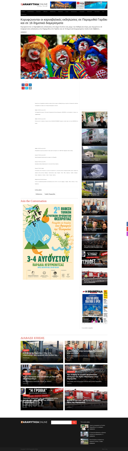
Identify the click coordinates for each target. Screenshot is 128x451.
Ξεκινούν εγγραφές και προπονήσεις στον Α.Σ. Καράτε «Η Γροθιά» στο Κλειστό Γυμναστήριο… (40, 400)
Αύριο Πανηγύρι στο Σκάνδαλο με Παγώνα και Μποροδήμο (92, 229)
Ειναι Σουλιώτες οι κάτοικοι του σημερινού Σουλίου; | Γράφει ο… (92, 159)
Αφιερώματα (74, 11)
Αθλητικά (45, 11)
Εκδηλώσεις (53, 11)
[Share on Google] (26, 84)
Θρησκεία (60, 11)
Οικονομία (89, 11)
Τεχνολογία (97, 11)
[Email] (30, 88)
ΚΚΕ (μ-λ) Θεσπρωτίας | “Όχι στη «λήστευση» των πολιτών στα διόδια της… (41, 354)
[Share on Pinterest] (23, 88)
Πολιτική (23, 11)
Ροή (103, 11)
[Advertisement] (56, 92)
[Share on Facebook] (23, 84)
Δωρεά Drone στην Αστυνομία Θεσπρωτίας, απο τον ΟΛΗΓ (91, 212)
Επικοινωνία (23, 14)
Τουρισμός (81, 11)
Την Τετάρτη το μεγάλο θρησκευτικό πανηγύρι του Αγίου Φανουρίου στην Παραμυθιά (82, 377)
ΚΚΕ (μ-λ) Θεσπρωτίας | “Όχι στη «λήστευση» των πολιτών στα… (92, 194)
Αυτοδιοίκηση (30, 11)
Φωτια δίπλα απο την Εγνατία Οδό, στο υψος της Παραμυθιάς (94, 281)
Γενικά (66, 11)
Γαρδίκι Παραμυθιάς (50, 194)
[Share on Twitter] (26, 88)
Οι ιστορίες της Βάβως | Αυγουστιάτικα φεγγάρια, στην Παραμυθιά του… (94, 177)
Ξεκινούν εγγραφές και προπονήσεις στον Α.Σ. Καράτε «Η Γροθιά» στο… (94, 264)
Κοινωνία (38, 11)
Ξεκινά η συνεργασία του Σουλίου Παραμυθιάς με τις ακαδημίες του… (93, 125)
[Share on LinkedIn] (30, 84)
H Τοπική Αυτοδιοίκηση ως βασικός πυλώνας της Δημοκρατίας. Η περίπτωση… (93, 142)
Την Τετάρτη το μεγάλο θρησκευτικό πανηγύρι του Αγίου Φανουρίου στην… (93, 246)
